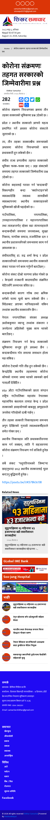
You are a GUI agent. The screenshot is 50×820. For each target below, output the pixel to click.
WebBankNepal (10, 816)
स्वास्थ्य (7, 751)
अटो (6, 767)
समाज (6, 746)
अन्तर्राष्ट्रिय (8, 756)
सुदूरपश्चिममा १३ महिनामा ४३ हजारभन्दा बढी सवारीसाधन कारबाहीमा (20, 532)
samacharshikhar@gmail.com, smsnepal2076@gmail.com (25, 10)
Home (7, 48)
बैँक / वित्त (8, 781)
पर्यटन (6, 772)
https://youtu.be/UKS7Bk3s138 (22, 482)
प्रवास (6, 741)
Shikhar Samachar (13, 90)
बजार (6, 776)
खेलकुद (7, 731)
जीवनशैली (8, 736)
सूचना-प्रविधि (9, 791)
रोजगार (7, 786)
